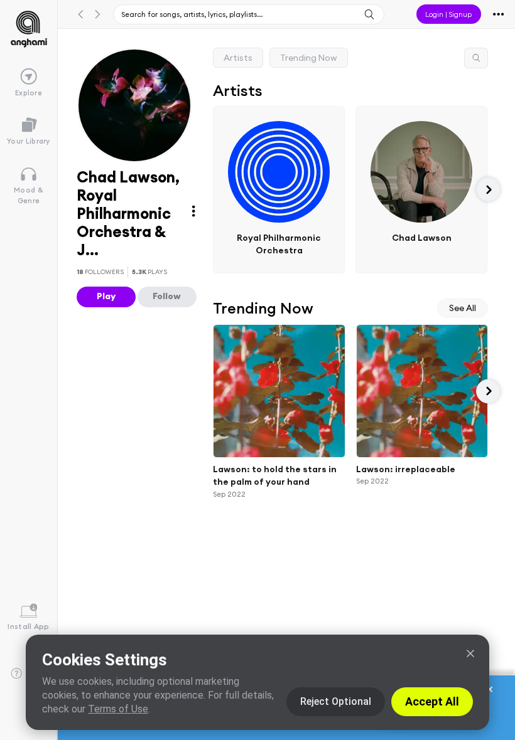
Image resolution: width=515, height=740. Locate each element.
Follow (167, 296)
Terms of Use (118, 709)
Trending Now (308, 57)
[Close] (470, 653)
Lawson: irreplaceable (405, 469)
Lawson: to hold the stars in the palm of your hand (275, 475)
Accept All (432, 701)
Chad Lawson (422, 237)
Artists (238, 57)
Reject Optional (335, 701)
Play (106, 296)
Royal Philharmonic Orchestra (279, 243)
